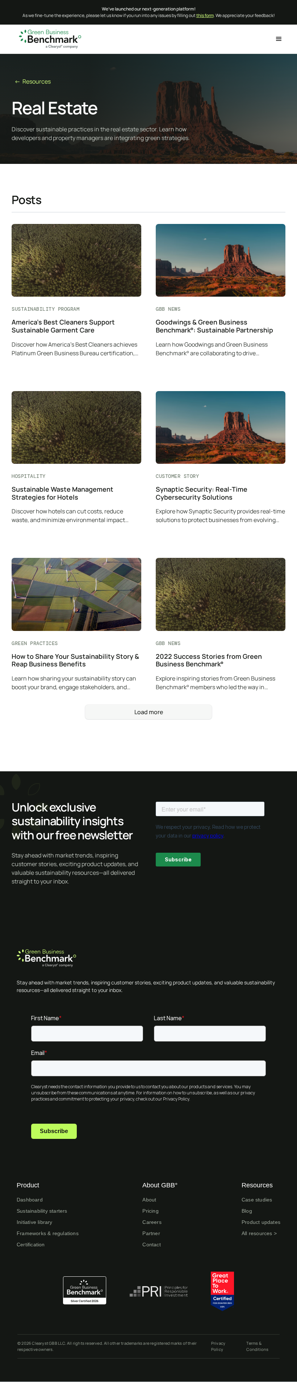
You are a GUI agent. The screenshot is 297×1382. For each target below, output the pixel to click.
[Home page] (148, 958)
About (149, 1200)
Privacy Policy (218, 1346)
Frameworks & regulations (48, 1233)
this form (205, 15)
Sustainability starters (42, 1211)
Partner (151, 1233)
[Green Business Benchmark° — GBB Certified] (84, 1290)
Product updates (261, 1222)
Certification (31, 1244)
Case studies (257, 1200)
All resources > (259, 1233)
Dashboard (30, 1200)
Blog (247, 1211)
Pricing (150, 1211)
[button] (279, 39)
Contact (151, 1244)
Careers (151, 1222)
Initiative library (35, 1222)
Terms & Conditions (257, 1346)
